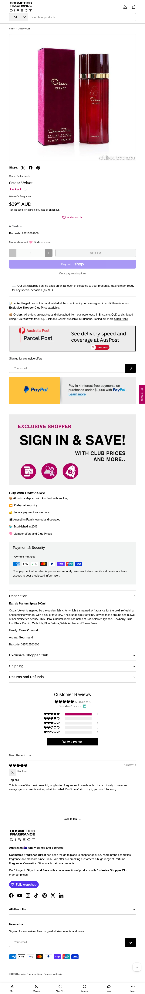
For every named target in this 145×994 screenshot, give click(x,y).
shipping (28, 209)
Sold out (95, 252)
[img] (18, 765)
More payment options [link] (72, 273)
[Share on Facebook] (30, 168)
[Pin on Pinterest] (38, 168)
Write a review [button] (72, 741)
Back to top (71, 819)
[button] (134, 7)
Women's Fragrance (20, 196)
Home (12, 29)
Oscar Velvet (24, 29)
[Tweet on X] (23, 168)
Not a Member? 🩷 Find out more (29, 242)
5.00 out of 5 (82, 702)
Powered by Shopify (53, 974)
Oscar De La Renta (19, 176)
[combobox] (72, 17)
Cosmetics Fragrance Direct (29, 974)
